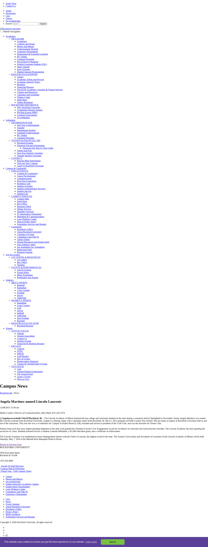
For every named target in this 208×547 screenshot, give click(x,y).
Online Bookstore (25, 102)
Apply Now (11, 3)
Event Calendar (13, 504)
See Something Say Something (31, 247)
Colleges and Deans (26, 44)
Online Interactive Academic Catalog (22, 484)
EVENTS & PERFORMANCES (26, 267)
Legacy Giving (23, 376)
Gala (19, 369)
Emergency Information (16, 494)
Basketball (21, 288)
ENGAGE (16, 346)
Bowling (21, 321)
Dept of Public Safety (26, 222)
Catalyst (20, 349)
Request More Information (29, 161)
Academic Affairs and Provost (30, 79)
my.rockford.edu (13, 21)
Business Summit (24, 252)
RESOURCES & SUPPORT (24, 74)
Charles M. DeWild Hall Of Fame (32, 364)
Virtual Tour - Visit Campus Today (16, 471)
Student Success (24, 191)
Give (8, 16)
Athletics (10, 280)
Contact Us (11, 6)
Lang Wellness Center (27, 219)
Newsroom (11, 13)
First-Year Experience (26, 181)
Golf (19, 308)
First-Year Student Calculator (30, 153)
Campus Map (23, 199)
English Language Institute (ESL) (32, 64)
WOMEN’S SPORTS (21, 300)
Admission (10, 120)
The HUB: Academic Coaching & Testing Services (40, 89)
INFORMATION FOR (21, 122)
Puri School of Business (27, 62)
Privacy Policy (12, 512)
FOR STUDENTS (19, 171)
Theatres (21, 265)
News (8, 501)
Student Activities (25, 186)
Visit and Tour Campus (27, 163)
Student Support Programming (30, 72)
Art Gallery (22, 260)
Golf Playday (23, 356)
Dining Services (24, 209)
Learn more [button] (91, 542)
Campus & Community (16, 168)
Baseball (21, 285)
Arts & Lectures (13, 255)
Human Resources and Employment (33, 242)
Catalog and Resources (27, 92)
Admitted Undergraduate (28, 133)
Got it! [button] (113, 542)
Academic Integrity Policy (28, 82)
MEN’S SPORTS (19, 282)
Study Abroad (23, 67)
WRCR (20, 354)
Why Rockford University (28, 107)
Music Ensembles (25, 275)
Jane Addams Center (26, 244)
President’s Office (25, 229)
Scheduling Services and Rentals (31, 224)
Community (16, 227)
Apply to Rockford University (30, 166)
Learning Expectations (27, 115)
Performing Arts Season (27, 277)
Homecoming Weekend (27, 361)
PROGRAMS (17, 39)
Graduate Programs (25, 59)
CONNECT (16, 158)
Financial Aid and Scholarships (31, 145)
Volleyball (21, 298)
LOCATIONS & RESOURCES (25, 257)
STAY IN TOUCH (20, 331)
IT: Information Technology (29, 214)
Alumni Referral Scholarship (30, 371)
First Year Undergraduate (28, 125)
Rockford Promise (25, 143)
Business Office (24, 206)
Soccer (20, 295)
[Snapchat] (7, 535)
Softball (20, 313)
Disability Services (25, 211)
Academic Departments (27, 51)
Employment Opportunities (18, 486)
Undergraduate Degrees (27, 49)
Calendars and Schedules (28, 95)
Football (20, 293)
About (8, 11)
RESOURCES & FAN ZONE (25, 323)
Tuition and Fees (24, 150)
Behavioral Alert (24, 249)
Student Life (22, 194)
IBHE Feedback (13, 514)
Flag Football (23, 318)
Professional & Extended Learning (32, 54)
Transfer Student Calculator (29, 155)
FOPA (20, 351)
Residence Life (23, 183)
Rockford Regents (25, 326)
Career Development (26, 176)
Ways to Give (23, 379)
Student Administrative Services (31, 189)
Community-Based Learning (29, 110)
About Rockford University (29, 232)
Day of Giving (23, 359)
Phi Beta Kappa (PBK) (27, 112)
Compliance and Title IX (28, 237)
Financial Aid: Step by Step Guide (38, 148)
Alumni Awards (24, 341)
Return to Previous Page (11, 444)
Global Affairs (23, 239)
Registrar (21, 84)
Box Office (22, 204)
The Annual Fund (25, 374)
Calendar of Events (25, 234)
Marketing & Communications (30, 216)
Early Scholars (23, 69)
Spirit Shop (22, 100)
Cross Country (23, 290)
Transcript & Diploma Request (30, 343)
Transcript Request (25, 87)
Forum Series (23, 272)
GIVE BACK (17, 366)
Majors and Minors (25, 46)
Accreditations (23, 117)
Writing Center (23, 97)
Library (9, 18)
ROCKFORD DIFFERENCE (25, 105)
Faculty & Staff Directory (12, 466)
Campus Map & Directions (12, 468)
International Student (26, 130)
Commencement (24, 178)
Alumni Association (26, 336)
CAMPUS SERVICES (21, 196)
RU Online (22, 56)
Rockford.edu (6, 393)
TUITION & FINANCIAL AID (25, 140)
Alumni (9, 328)
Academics (11, 36)
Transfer (20, 128)
